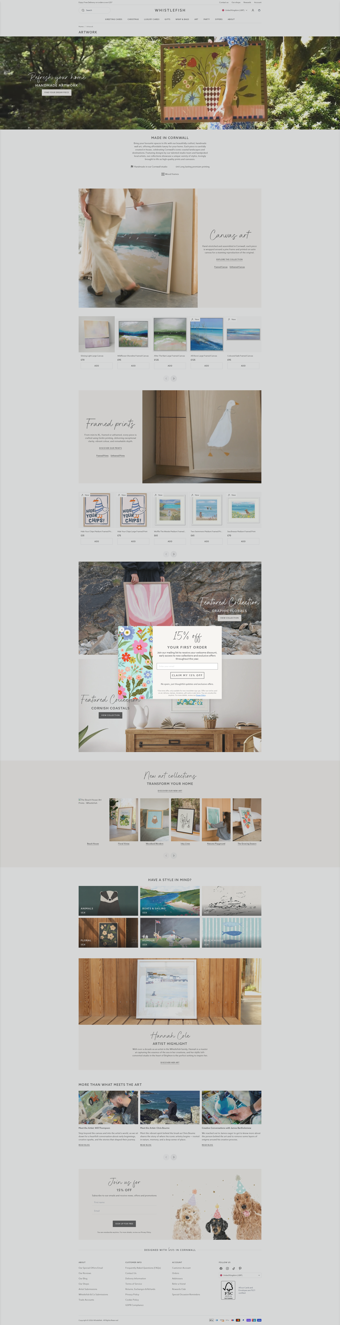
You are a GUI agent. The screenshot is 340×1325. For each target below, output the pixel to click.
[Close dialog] (122, 629)
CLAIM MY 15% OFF (187, 675)
